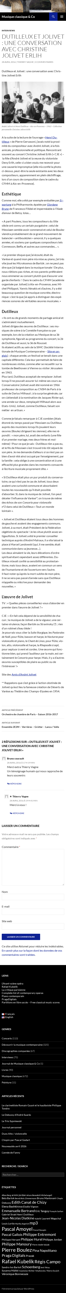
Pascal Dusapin (39, 1230)
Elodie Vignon (30, 1206)
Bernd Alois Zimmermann (25, 1198)
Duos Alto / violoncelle (14, 1133)
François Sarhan (56, 1211)
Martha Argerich (22, 1224)
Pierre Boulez (17, 1250)
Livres (5, 1069)
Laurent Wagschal (51, 1218)
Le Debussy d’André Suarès (16, 1114)
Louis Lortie (8, 1223)
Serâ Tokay (45, 1267)
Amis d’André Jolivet (24, 674)
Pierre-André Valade (40, 1245)
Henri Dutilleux (25, 1214)
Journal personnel (11, 1127)
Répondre (16, 783)
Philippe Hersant (11, 1239)
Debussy (6, 1202)
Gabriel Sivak (9, 1214)
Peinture (6, 1082)
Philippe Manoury (17, 1244)
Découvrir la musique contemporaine (22, 1044)
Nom (5, 891)
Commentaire (11, 846)
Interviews (8, 30)
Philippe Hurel (31, 1239)
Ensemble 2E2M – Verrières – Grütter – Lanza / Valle (30, 724)
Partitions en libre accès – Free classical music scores (31, 1002)
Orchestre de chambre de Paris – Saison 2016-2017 (30, 712)
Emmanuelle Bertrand (18, 1211)
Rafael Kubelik (18, 1261)
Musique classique (12, 1076)
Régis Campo (47, 1261)
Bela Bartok (8, 1198)
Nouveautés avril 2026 (14, 1146)
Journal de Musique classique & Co (21, 1063)
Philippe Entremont (39, 1234)
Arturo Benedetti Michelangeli (39, 1195)
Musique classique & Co (18, 17)
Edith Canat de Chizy (29, 1202)
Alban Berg (6, 1195)
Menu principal (62, 16)
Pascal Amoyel (17, 1229)
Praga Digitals (13, 1255)
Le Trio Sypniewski (12, 1121)
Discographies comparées (16, 1050)
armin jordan (19, 1195)
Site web (7, 921)
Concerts (7, 1038)
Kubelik (38, 1218)
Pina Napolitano (44, 1250)
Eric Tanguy (42, 1211)
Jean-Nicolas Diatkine (18, 1218)
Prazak (30, 1256)
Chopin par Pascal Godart (16, 1139)
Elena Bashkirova (12, 1206)
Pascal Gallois (12, 1234)
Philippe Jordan (52, 1239)
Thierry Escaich (52, 1271)
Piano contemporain (13, 996)
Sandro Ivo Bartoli (11, 1267)
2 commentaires (44, 62)
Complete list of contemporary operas (22, 992)
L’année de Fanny (11, 1152)
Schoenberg (31, 1267)
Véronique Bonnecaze (15, 1274)
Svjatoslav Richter (27, 1271)
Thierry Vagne (25, 62)
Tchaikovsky (40, 1271)
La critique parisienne (13, 989)
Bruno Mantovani (46, 1198)
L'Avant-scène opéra (12, 983)
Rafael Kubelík (10, 986)
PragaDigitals (9, 999)
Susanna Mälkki (10, 1270)
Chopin (60, 1198)
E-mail (6, 906)
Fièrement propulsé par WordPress (18, 1288)
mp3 (34, 1222)
